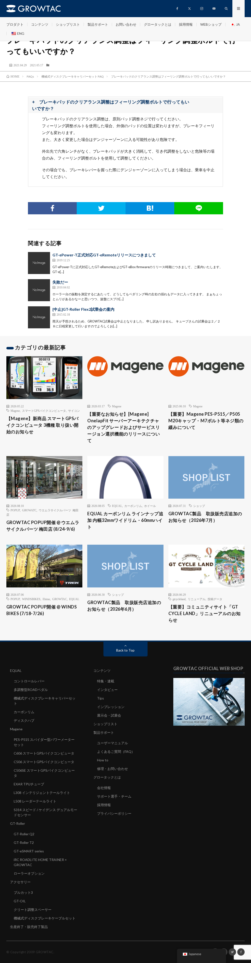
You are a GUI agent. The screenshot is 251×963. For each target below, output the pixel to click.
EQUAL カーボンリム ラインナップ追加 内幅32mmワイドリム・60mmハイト (125, 520)
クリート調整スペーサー (32, 909)
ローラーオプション (29, 873)
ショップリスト (68, 24)
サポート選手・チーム (114, 796)
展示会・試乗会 (109, 715)
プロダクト (15, 24)
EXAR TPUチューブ (29, 784)
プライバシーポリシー (114, 813)
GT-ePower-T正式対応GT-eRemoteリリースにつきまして (104, 254)
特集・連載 (105, 681)
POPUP (15, 510)
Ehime (46, 598)
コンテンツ (39, 24)
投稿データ (215, 598)
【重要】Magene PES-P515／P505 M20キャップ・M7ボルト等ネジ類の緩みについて (206, 420)
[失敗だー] (39, 290)
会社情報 (104, 788)
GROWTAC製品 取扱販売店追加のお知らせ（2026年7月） (205, 517)
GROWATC (29, 510)
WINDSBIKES (31, 598)
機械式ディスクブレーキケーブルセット (44, 918)
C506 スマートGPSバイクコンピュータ (44, 762)
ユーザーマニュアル (112, 743)
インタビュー (107, 690)
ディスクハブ (24, 720)
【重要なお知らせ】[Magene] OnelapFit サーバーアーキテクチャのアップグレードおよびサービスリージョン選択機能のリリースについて (123, 427)
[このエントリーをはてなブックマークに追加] (150, 208)
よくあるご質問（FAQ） (116, 751)
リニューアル (196, 598)
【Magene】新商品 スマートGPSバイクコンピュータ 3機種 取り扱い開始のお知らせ (42, 425)
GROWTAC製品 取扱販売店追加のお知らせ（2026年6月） (124, 606)
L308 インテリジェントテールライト (42, 793)
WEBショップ (211, 24)
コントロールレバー (29, 681)
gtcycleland (179, 598)
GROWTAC (59, 598)
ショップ (199, 505)
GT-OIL (20, 901)
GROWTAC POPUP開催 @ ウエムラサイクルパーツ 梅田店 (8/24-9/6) (42, 526)
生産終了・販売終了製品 (29, 927)
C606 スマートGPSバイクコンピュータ (44, 753)
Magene (15, 410)
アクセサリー (20, 882)
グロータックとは (157, 24)
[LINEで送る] (198, 208)
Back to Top (125, 650)
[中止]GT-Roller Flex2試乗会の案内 (83, 309)
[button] (125, 105)
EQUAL (117, 505)
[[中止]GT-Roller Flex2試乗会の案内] (39, 317)
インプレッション (111, 707)
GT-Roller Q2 (24, 834)
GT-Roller (17, 823)
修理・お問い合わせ (112, 769)
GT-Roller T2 (24, 842)
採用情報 (186, 24)
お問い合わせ (126, 24)
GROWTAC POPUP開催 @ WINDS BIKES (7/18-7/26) (41, 610)
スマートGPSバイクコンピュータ (44, 410)
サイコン (74, 410)
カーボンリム (133, 505)
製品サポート (98, 24)
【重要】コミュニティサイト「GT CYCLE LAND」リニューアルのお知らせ (204, 613)
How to (102, 760)
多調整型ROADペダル (31, 690)
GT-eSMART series (29, 851)
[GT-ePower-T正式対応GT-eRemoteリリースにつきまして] (39, 263)
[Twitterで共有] (101, 208)
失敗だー (60, 282)
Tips (100, 698)
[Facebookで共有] (52, 208)
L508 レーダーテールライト (35, 801)
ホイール (150, 505)
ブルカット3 (23, 892)
